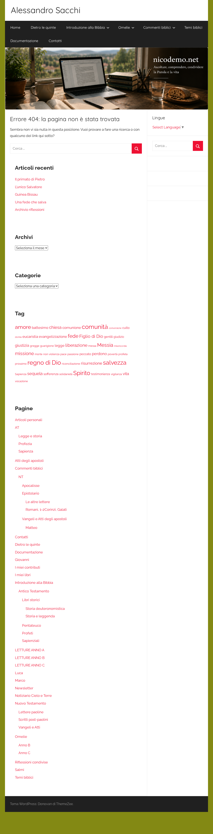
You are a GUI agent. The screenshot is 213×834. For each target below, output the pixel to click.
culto (126, 328)
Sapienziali (30, 641)
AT (17, 427)
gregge (34, 345)
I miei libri (23, 575)
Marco (20, 680)
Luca (19, 673)
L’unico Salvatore (28, 187)
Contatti (55, 41)
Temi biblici (193, 27)
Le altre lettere (38, 502)
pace (63, 354)
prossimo (21, 363)
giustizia (22, 345)
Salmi (19, 770)
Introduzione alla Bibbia (85, 27)
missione (24, 353)
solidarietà (65, 374)
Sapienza (20, 374)
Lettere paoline (31, 712)
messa (92, 345)
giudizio (119, 336)
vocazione (21, 381)
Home (15, 27)
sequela (35, 373)
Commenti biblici (157, 27)
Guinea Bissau (26, 194)
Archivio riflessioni (29, 210)
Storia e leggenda (40, 616)
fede (73, 336)
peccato (85, 354)
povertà (113, 354)
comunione (71, 328)
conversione (115, 328)
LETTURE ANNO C (30, 665)
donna (18, 337)
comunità (95, 326)
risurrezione (91, 363)
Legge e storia (30, 436)
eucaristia (30, 336)
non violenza (51, 354)
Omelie (124, 27)
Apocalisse (31, 485)
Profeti (27, 633)
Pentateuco (31, 625)
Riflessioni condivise (31, 762)
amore (23, 327)
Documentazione (24, 41)
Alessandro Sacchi (45, 10)
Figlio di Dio (91, 336)
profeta (123, 354)
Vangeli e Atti (29, 727)
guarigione (47, 345)
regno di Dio (44, 362)
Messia (105, 345)
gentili (108, 337)
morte (38, 354)
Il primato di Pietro (30, 179)
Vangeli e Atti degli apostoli (44, 519)
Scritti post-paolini (33, 719)
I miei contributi (27, 567)
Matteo (31, 528)
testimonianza (100, 374)
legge (59, 345)
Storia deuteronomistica (45, 609)
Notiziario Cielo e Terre (33, 696)
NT (21, 477)
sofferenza (50, 374)
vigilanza (116, 374)
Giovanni (22, 560)
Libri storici (31, 600)
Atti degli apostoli (29, 461)
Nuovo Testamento (30, 703)
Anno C (24, 753)
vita (126, 373)
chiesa (55, 327)
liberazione (76, 345)
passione (73, 354)
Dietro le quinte (43, 27)
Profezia (25, 444)
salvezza (114, 362)
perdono (99, 354)
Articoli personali (28, 420)
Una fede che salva (30, 202)
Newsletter (24, 688)
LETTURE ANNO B (30, 658)
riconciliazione (71, 363)
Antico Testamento (34, 591)
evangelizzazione (53, 336)
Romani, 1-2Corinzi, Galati (46, 509)
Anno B (24, 745)
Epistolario (30, 493)
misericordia (120, 346)
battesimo (40, 328)
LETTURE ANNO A (29, 650)
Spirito (81, 373)
